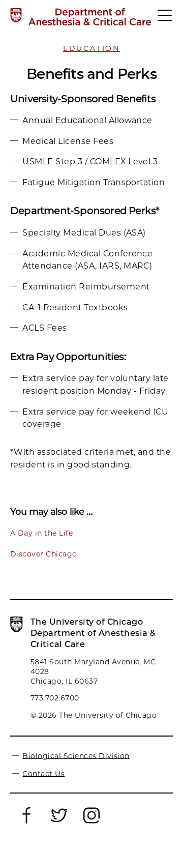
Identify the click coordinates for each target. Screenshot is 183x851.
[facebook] (26, 821)
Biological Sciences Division (75, 755)
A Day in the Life (41, 533)
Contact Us (43, 773)
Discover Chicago (43, 554)
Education (91, 48)
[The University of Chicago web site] (16, 15)
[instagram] (91, 821)
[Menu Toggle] (165, 19)
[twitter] (59, 821)
